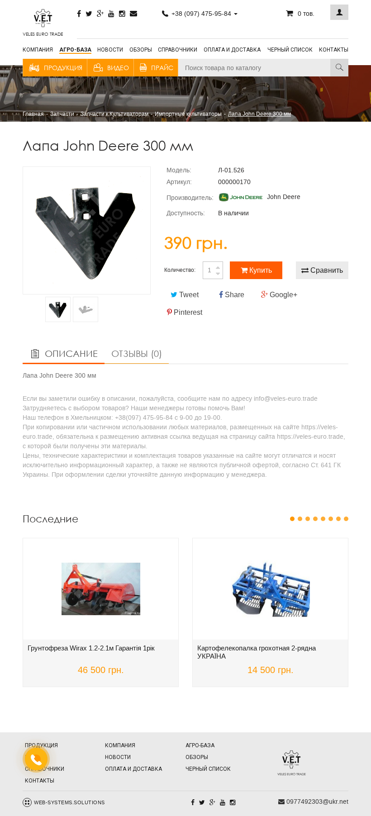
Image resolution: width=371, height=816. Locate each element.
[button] (339, 12)
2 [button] (300, 519)
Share (233, 295)
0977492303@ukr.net (316, 801)
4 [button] (315, 519)
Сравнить (326, 270)
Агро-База (75, 50)
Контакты (333, 50)
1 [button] (292, 519)
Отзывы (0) (136, 353)
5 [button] (323, 519)
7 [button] (338, 519)
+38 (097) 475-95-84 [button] (201, 13)
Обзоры (140, 50)
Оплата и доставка (232, 50)
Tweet (188, 295)
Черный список (290, 50)
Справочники (177, 50)
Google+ (282, 295)
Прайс (162, 67)
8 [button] (346, 519)
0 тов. (306, 13)
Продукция (63, 67)
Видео (118, 67)
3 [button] (307, 519)
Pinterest (187, 312)
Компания (38, 50)
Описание (70, 353)
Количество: (179, 270)
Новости (110, 50)
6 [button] (331, 519)
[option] (87, 230)
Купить (259, 270)
